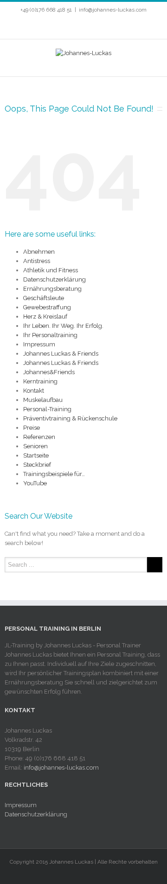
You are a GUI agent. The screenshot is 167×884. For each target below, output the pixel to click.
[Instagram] (93, 26)
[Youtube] (79, 26)
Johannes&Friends (49, 372)
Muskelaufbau (43, 399)
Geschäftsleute (43, 298)
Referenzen (39, 436)
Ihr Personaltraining (50, 335)
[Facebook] (49, 26)
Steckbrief (37, 464)
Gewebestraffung (47, 307)
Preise (31, 427)
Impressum (39, 344)
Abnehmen (39, 251)
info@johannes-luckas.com (113, 9)
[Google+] (108, 26)
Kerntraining (40, 381)
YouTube (35, 483)
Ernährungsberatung (52, 288)
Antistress (36, 260)
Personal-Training (47, 409)
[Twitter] (64, 26)
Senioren (35, 446)
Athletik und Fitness (50, 270)
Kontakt (33, 390)
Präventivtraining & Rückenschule (70, 418)
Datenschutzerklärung (54, 279)
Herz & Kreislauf (45, 316)
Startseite (36, 455)
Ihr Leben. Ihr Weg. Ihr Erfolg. (63, 325)
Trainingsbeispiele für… (54, 473)
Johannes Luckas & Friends (60, 353)
